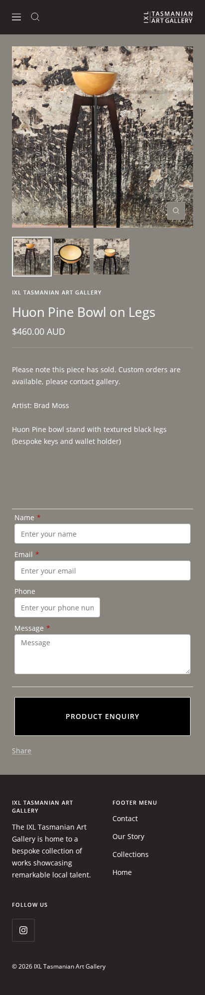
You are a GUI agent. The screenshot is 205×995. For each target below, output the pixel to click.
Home (122, 872)
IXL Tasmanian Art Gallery (57, 292)
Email (26, 554)
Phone (24, 591)
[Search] (35, 16)
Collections (130, 854)
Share (21, 750)
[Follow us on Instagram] (23, 930)
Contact (125, 818)
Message (32, 628)
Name (27, 517)
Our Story (128, 836)
